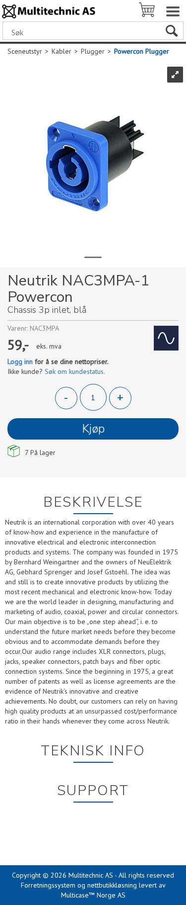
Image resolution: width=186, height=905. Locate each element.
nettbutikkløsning (112, 885)
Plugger (93, 51)
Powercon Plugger (141, 51)
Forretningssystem (48, 885)
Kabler (61, 51)
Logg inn (20, 361)
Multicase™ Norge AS (93, 895)
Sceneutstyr (24, 51)
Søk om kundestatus (74, 371)
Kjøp (93, 429)
